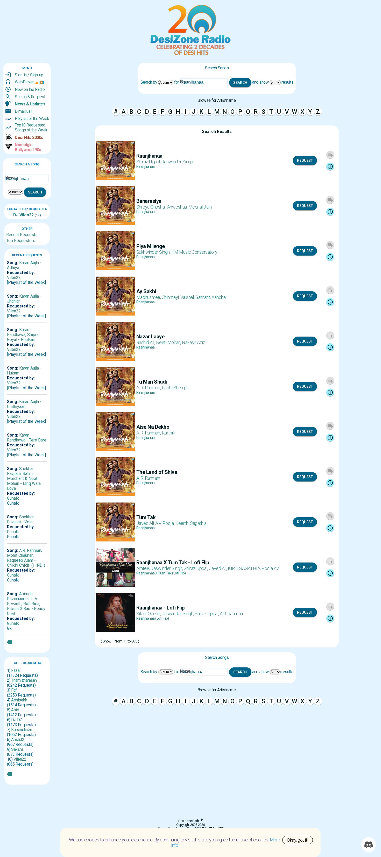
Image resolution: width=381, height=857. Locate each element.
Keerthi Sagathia (190, 523)
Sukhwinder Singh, (153, 252)
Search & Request (30, 96)
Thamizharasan (24, 680)
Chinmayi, (171, 297)
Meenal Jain (200, 207)
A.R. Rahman (231, 613)
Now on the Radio (30, 89)
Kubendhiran (21, 729)
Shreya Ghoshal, (151, 207)
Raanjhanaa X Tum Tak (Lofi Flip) (161, 573)
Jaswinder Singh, (167, 568)
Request (305, 160)
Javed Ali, (146, 523)
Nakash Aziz (193, 342)
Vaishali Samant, (196, 297)
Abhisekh (19, 700)
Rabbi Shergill (174, 387)
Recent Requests (22, 234)
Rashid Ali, (146, 342)
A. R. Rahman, (149, 387)
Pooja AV (270, 568)
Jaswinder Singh (177, 161)
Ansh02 (17, 739)
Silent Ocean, (149, 613)
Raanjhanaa (145, 166)
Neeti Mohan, (169, 342)
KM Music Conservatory (194, 252)
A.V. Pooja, (165, 523)
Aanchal (219, 297)
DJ (15, 214)
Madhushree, (149, 297)
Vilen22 (26, 214)
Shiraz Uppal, (148, 161)
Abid (15, 709)
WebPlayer (24, 81)
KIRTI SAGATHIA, (245, 568)
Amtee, (143, 568)
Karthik (168, 433)
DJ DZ (16, 719)
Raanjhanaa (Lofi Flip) (152, 618)
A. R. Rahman (148, 478)
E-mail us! (23, 111)
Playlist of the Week (32, 118)
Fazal (15, 670)
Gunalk (13, 498)
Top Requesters (20, 240)
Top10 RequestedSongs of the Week (31, 127)
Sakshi (17, 749)
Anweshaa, (177, 207)
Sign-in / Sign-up (29, 74)
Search (35, 192)
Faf (14, 690)
